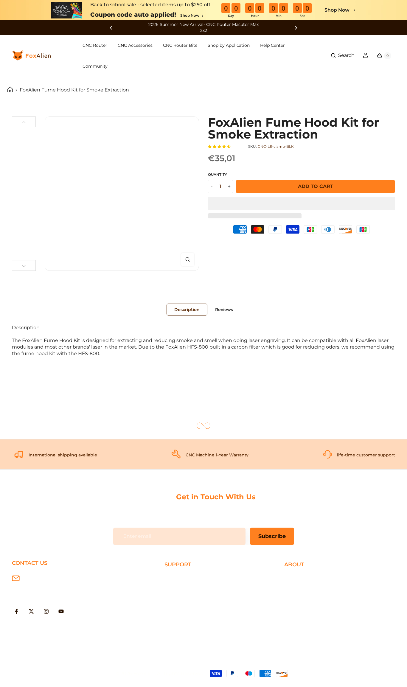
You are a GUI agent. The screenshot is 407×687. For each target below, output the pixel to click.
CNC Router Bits (180, 45)
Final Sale (295, 626)
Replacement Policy (188, 606)
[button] (220, 146)
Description (187, 309)
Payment (175, 587)
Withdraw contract (186, 635)
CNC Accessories (135, 45)
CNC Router (95, 45)
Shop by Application (229, 45)
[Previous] (24, 121)
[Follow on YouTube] (61, 611)
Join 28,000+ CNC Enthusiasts (200, 626)
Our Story (295, 577)
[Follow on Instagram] (46, 611)
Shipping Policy (182, 577)
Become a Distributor (309, 606)
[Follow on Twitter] (31, 611)
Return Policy (180, 597)
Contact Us (297, 597)
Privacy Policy (300, 587)
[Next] (24, 265)
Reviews (224, 309)
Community (95, 66)
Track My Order (182, 616)
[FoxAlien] (203, 27)
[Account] (366, 55)
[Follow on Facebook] (16, 611)
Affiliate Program (304, 616)
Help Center (272, 45)
